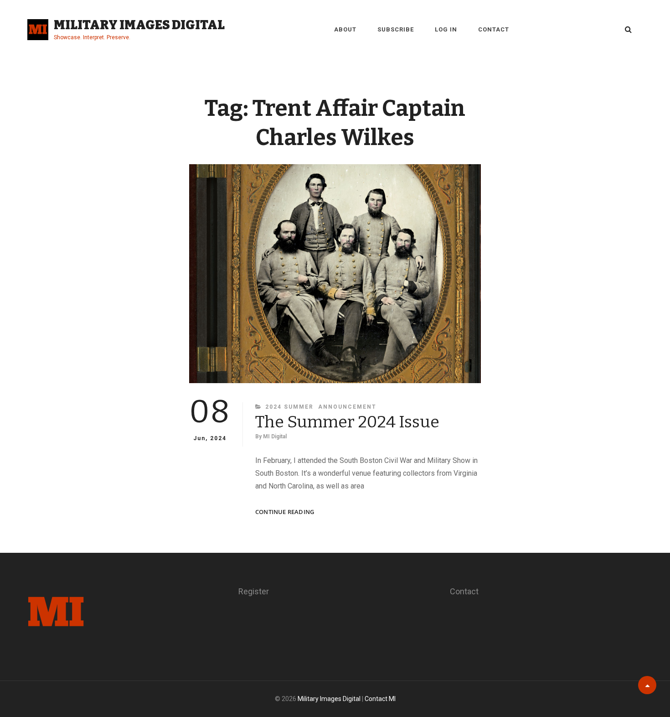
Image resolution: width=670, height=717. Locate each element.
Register (253, 591)
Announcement (347, 407)
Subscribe (395, 29)
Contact (493, 29)
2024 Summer (289, 407)
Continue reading (284, 512)
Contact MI (380, 698)
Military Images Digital (139, 24)
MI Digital (275, 436)
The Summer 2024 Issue (347, 422)
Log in (446, 29)
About (345, 29)
